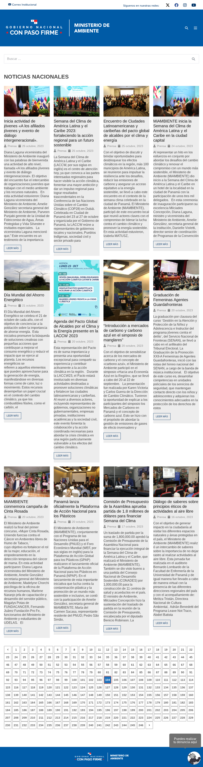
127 (107, 687)
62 (141, 664)
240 (91, 725)
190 (57, 710)
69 (7, 672)
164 (32, 702)
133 (157, 687)
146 (74, 695)
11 (99, 649)
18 (157, 649)
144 (57, 695)
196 (107, 710)
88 (166, 672)
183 (191, 702)
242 (107, 725)
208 (16, 717)
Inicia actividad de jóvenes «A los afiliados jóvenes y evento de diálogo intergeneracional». (24, 130)
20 (174, 649)
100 (74, 679)
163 (24, 702)
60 (124, 664)
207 (7, 717)
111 (166, 679)
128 (116, 687)
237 (66, 725)
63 (149, 664)
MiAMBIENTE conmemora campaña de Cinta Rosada (26, 506)
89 (174, 672)
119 (41, 687)
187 (32, 710)
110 (157, 679)
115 (8, 687)
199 (132, 710)
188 (41, 710)
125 (91, 687)
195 (99, 710)
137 (191, 687)
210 (32, 717)
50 (41, 664)
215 (74, 717)
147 (82, 695)
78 (82, 672)
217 (91, 717)
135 (174, 687)
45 (190, 657)
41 (157, 657)
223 (141, 717)
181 (174, 702)
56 (91, 664)
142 (41, 695)
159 (182, 695)
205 (182, 710)
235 (49, 725)
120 (49, 687)
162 (16, 702)
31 (74, 657)
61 (132, 664)
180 (166, 702)
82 (116, 672)
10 (91, 649)
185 (16, 710)
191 (66, 710)
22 (190, 649)
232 (24, 725)
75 (57, 672)
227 (174, 717)
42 (166, 657)
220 (116, 717)
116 (16, 687)
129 (124, 687)
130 (132, 687)
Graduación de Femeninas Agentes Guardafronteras (170, 300)
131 (141, 687)
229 (191, 717)
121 (57, 687)
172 (99, 702)
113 (182, 679)
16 (141, 649)
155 (149, 695)
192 (74, 710)
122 (66, 687)
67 (182, 664)
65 (166, 664)
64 (157, 664)
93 (16, 679)
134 (166, 687)
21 (182, 649)
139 (16, 695)
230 (7, 725)
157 (166, 695)
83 (124, 672)
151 (116, 695)
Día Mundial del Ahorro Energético (24, 297)
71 (24, 672)
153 (132, 695)
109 (149, 679)
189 (49, 710)
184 (7, 710)
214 (66, 717)
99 (66, 679)
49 (32, 664)
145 (66, 695)
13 (116, 649)
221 (124, 717)
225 (157, 717)
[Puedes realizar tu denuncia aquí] (194, 758)
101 (82, 679)
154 (141, 695)
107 (132, 679)
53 (66, 664)
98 (57, 679)
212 (49, 717)
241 (99, 725)
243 (116, 725)
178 (149, 702)
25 (24, 657)
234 (41, 725)
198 (124, 710)
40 (149, 657)
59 (116, 664)
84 (132, 672)
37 (124, 657)
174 (116, 702)
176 (132, 702)
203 (166, 710)
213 (57, 717)
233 (32, 725)
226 (166, 717)
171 (91, 702)
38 (132, 657)
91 (190, 672)
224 (149, 717)
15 (132, 649)
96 (41, 679)
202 (157, 710)
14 (124, 649)
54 (74, 664)
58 (107, 664)
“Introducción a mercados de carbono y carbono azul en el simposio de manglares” (125, 332)
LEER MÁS (13, 248)
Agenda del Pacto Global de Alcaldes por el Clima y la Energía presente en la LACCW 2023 (76, 328)
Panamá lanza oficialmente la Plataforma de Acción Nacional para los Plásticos (76, 508)
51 (49, 664)
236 (57, 725)
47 (16, 664)
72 (32, 672)
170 (82, 702)
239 (82, 725)
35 (107, 657)
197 (116, 710)
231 (16, 725)
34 (99, 657)
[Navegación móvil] (195, 27)
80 (99, 672)
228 (182, 717)
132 (149, 687)
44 (182, 657)
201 (149, 710)
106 (124, 679)
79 (91, 672)
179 (157, 702)
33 (91, 657)
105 (116, 679)
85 (141, 672)
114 (191, 679)
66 (174, 664)
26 (32, 657)
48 (24, 664)
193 (82, 710)
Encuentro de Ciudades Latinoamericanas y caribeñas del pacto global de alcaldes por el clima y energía (126, 130)
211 (41, 717)
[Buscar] (193, 58)
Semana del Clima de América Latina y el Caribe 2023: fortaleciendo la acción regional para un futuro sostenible (74, 133)
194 (91, 710)
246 (141, 725)
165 (41, 702)
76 (66, 672)
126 (99, 687)
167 (57, 702)
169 (74, 702)
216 (82, 717)
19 (166, 649)
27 (41, 657)
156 (157, 695)
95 (32, 679)
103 (99, 679)
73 (41, 672)
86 (149, 672)
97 (49, 679)
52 (57, 664)
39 (141, 657)
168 (66, 702)
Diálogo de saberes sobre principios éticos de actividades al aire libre (175, 506)
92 (7, 679)
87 (157, 672)
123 (74, 687)
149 (99, 695)
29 (57, 657)
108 (141, 679)
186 (24, 710)
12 (107, 649)
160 (191, 695)
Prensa (12, 146)
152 (124, 695)
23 (7, 657)
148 (91, 695)
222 (132, 717)
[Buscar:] (101, 58)
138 (7, 695)
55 (82, 664)
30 (66, 657)
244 (124, 725)
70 (16, 672)
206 (191, 710)
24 (16, 657)
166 (49, 702)
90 (182, 672)
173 (107, 702)
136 (182, 687)
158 (174, 695)
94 (24, 679)
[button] (186, 28)
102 (91, 679)
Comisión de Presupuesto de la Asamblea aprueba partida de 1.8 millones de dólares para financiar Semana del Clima (126, 511)
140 (24, 695)
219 (107, 717)
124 (82, 687)
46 (7, 664)
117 (24, 687)
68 (190, 664)
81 (107, 672)
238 (74, 725)
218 (99, 717)
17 (149, 649)
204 (174, 710)
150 (107, 695)
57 (99, 664)
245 (132, 725)
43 (174, 657)
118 (33, 687)
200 (141, 710)
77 (74, 672)
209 (24, 717)
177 (141, 702)
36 (116, 657)
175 (124, 702)
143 (49, 695)
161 (7, 702)
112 (174, 679)
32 (82, 657)
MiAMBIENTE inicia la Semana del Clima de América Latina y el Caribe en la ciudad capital (172, 130)
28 (49, 657)
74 (49, 672)
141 (32, 695)
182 (182, 702)
